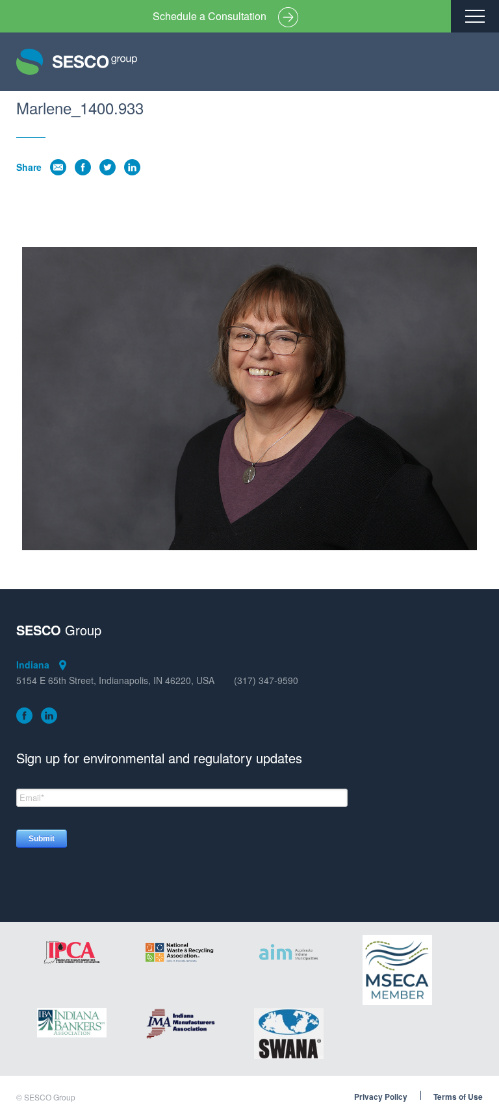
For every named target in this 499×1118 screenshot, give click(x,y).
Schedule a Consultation (209, 15)
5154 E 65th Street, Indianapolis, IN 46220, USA (115, 680)
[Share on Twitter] (107, 167)
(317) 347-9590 (266, 680)
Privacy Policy (380, 1097)
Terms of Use (458, 1097)
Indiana (32, 664)
